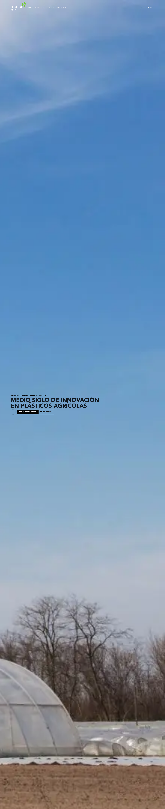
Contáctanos (46, 412)
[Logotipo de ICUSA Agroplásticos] (18, 6)
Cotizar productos (27, 412)
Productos (38, 7)
